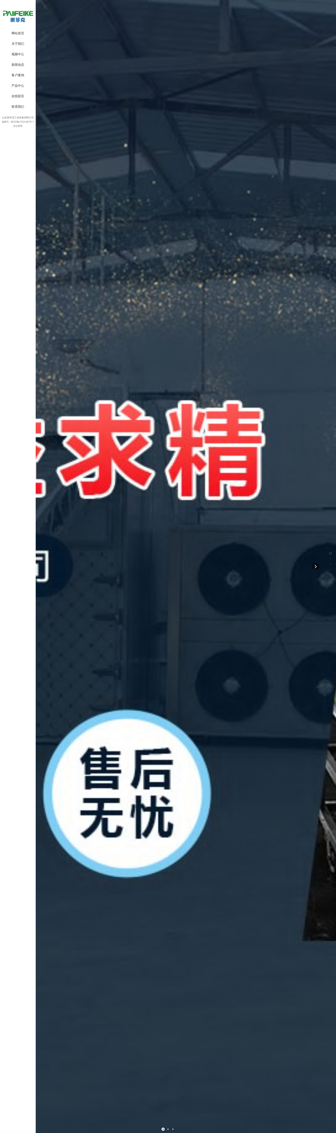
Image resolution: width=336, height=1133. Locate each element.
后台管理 (17, 125)
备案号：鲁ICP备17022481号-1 (18, 121)
